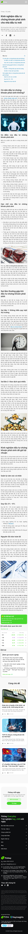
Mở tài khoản (14, 799)
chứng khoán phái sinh (10, 98)
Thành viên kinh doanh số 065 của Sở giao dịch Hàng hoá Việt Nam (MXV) (13, 922)
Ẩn (24, 55)
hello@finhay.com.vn (11, 864)
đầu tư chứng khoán (16, 326)
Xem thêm (3, 629)
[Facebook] (5, 885)
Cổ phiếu (8, 11)
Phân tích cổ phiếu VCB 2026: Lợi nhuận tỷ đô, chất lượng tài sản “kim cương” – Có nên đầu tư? (13, 706)
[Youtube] (2, 885)
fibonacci (11, 523)
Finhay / (3, 11)
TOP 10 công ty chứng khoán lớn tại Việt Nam (13, 736)
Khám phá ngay (6, 622)
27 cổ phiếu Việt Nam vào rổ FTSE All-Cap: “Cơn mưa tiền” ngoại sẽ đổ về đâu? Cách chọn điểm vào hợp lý (13, 765)
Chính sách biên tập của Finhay (16, 31)
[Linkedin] (8, 885)
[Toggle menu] (26, 2)
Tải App (14, 803)
